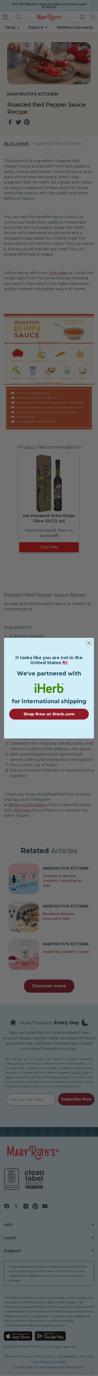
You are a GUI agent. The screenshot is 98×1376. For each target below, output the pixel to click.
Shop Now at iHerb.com (49, 714)
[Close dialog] (88, 642)
